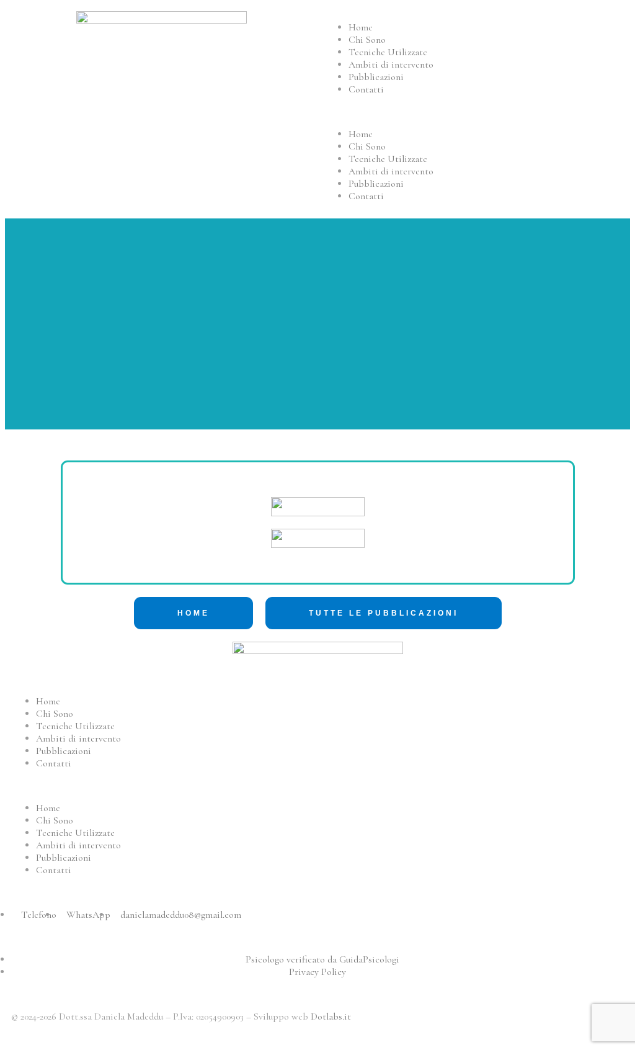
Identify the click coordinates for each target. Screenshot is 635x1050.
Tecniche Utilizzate (388, 52)
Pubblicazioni (376, 77)
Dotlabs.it (331, 1016)
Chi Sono (367, 40)
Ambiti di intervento (391, 64)
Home (361, 27)
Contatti (366, 89)
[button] (474, 111)
